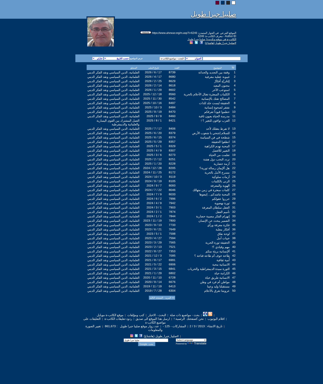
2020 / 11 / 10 (152, 277)
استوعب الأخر (221, 90)
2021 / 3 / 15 (153, 268)
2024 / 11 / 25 (152, 172)
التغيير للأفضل (221, 150)
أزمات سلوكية (221, 177)
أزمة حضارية (222, 163)
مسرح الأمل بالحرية (217, 172)
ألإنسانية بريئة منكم (218, 251)
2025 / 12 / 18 (152, 94)
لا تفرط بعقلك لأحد (218, 128)
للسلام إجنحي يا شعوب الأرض (211, 133)
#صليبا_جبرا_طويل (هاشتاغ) (220, 43)
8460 (172, 116)
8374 (172, 137)
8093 (172, 185)
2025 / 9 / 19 (153, 111)
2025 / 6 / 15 (153, 137)
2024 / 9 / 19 (153, 181)
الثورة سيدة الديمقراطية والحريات (209, 269)
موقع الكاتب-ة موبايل (110, 315)
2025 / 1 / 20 (153, 163)
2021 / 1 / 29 (153, 273)
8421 (172, 120)
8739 (172, 72)
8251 (172, 159)
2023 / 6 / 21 (153, 229)
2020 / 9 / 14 (153, 282)
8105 (172, 181)
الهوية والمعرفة (220, 185)
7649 (172, 229)
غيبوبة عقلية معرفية (217, 77)
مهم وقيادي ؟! (221, 247)
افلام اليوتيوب (216, 318)
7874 (172, 211)
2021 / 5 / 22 (153, 264)
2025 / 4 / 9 (154, 150)
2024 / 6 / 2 (154, 198)
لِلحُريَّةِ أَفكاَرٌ (222, 81)
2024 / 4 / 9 (154, 203)
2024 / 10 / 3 (153, 176)
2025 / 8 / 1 (154, 120)
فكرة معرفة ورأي (218, 225)
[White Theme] (233, 3)
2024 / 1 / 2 (154, 216)
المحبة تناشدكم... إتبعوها (214, 194)
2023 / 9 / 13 (153, 225)
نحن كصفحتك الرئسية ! (188, 318)
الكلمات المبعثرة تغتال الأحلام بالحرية (207, 94)
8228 (172, 163)
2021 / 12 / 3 (153, 255)
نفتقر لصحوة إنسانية (217, 107)
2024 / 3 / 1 (154, 207)
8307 (172, 150)
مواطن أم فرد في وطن (215, 282)
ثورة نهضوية (222, 203)
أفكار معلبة (223, 229)
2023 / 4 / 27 (153, 238)
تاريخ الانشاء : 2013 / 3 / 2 (206, 326)
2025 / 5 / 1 (154, 146)
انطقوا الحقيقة (220, 142)
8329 (172, 146)
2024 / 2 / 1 (154, 211)
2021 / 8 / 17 (153, 260)
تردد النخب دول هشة (216, 159)
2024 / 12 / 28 (152, 168)
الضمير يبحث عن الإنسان (214, 220)
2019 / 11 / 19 (152, 286)
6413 (172, 286)
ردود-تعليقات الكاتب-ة (118, 318)
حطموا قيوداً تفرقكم (217, 112)
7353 (172, 251)
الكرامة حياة (222, 273)
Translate (200, 343)
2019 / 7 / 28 (153, 290)
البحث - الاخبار (156, 315)
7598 (172, 233)
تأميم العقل (223, 212)
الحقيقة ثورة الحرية (217, 242)
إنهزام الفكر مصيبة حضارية (213, 216)
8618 (172, 85)
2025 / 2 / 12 (153, 159)
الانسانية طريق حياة (217, 277)
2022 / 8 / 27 (153, 251)
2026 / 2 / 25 (153, 81)
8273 (172, 155)
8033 (172, 194)
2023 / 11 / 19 (152, 220)
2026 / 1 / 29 (153, 89)
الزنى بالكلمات (220, 181)
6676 (172, 282)
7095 (172, 255)
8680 (172, 76)
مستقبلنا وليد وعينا (218, 286)
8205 (172, 168)
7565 (172, 242)
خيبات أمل (223, 238)
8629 (172, 81)
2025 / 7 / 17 (153, 128)
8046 (172, 190)
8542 (172, 98)
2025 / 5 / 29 (153, 141)
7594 (172, 238)
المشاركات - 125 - (174, 326)
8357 (172, 141)
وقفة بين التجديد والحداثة (214, 72)
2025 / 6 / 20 (153, 133)
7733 (172, 225)
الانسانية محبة (221, 264)
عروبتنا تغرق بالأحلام (217, 291)
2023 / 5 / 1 (154, 233)
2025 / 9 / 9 (154, 116)
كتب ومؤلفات (135, 315)
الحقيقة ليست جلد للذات (214, 103)
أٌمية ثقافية (223, 260)
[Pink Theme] (217, 3)
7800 (172, 220)
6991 (172, 260)
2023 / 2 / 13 (153, 247)
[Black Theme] (228, 3)
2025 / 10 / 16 (152, 103)
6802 (172, 273)
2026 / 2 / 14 (153, 85)
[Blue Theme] (223, 3)
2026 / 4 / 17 (153, 76)
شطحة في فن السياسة (215, 137)
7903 (172, 207)
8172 (172, 172)
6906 (172, 264)
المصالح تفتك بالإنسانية (215, 98)
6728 (172, 277)
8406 (172, 128)
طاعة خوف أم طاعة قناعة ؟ (212, 255)
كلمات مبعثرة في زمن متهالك (211, 190)
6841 (172, 268)
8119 (172, 176)
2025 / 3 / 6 (154, 155)
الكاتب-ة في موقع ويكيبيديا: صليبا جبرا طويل (211, 39)
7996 (172, 198)
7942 (172, 203)
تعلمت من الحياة (219, 155)
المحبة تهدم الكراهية (217, 146)
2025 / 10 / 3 (153, 107)
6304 (172, 290)
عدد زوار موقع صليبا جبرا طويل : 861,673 (131, 326)
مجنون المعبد (221, 85)
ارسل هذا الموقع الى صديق (153, 318)
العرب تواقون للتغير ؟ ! (215, 120)
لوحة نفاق (223, 234)
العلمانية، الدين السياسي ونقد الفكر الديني (113, 72)
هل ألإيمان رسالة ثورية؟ (215, 168)
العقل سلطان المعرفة (216, 207)
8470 (172, 111)
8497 (172, 103)
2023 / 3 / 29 (153, 242)
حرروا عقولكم (221, 199)
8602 (172, 89)
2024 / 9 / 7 (154, 185)
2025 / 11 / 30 (152, 98)
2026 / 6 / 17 (153, 72)
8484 (172, 107)
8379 (172, 133)
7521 (172, 247)
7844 (172, 216)
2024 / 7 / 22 (153, 190)
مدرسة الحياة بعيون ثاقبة (214, 116)
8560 (172, 94)
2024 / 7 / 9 (154, 194)
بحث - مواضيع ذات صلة (184, 315)
